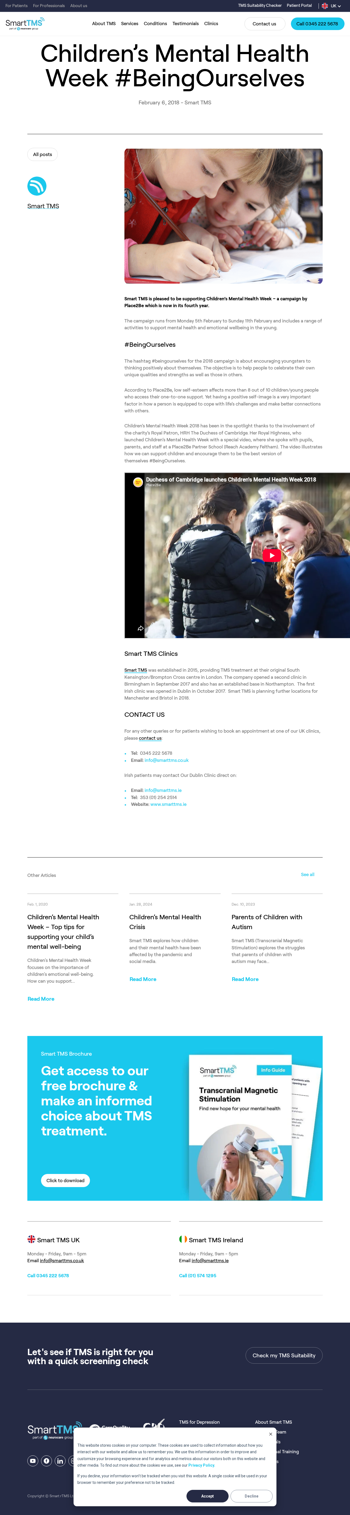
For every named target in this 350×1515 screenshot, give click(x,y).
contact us (150, 738)
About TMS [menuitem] (104, 23)
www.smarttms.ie (168, 804)
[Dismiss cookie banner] (271, 1434)
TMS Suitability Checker (260, 5)
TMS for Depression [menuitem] (199, 1422)
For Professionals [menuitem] (49, 6)
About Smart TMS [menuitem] (273, 1422)
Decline (251, 1496)
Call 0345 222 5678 (48, 1275)
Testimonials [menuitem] (186, 23)
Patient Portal (299, 5)
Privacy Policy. (201, 1465)
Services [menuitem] (129, 23)
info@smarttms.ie (163, 790)
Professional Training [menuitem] (277, 1451)
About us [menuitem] (78, 6)
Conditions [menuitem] (155, 23)
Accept (207, 1496)
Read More (41, 999)
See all (307, 874)
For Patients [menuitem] (16, 6)
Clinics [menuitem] (211, 23)
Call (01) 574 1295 (197, 1275)
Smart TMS (43, 206)
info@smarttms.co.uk (167, 760)
